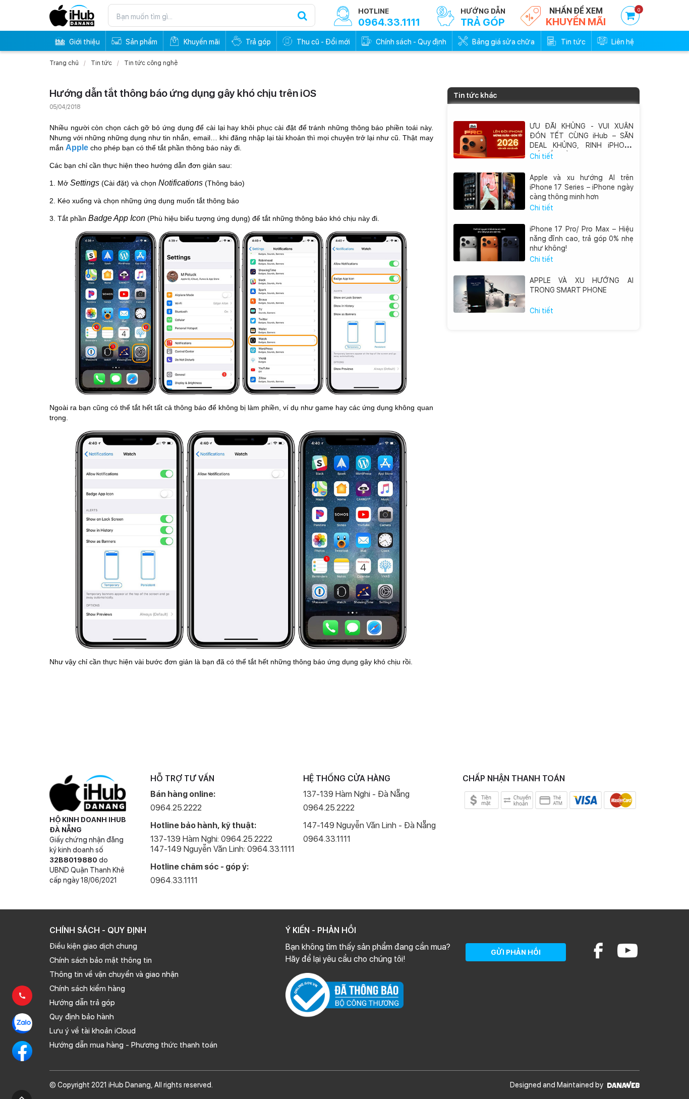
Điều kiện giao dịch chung (93, 946)
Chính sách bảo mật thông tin (100, 960)
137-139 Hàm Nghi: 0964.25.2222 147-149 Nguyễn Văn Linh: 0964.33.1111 (222, 844)
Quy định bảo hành (81, 1016)
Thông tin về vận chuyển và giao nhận (114, 974)
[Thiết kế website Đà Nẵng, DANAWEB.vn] (622, 1085)
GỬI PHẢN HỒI (516, 952)
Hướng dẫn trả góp (82, 1002)
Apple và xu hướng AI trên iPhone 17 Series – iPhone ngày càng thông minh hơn (582, 187)
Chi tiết (541, 156)
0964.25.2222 (176, 808)
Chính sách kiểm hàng (87, 988)
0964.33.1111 (174, 880)
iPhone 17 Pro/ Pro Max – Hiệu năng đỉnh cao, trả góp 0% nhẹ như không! (582, 238)
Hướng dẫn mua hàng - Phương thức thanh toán (133, 1045)
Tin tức (101, 63)
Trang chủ (64, 63)
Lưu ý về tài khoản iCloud (92, 1030)
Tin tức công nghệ (151, 63)
